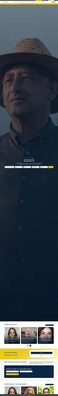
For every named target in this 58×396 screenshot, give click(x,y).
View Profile (12, 334)
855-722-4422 (44, 0)
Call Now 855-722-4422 (50, 384)
